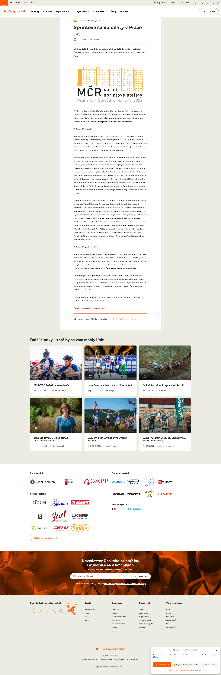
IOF (167, 624)
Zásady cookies (172, 670)
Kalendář (47, 11)
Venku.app (142, 631)
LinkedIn (138, 319)
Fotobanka (170, 617)
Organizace (81, 11)
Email (115, 319)
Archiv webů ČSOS (172, 627)
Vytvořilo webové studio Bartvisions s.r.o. (110, 667)
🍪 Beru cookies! (162, 665)
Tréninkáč (142, 627)
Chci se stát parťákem (43, 538)
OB (11, 3)
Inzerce (114, 631)
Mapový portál (144, 617)
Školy (113, 11)
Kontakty (115, 613)
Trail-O (32, 3)
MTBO (17, 3)
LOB (25, 3)
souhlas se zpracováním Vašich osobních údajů (125, 583)
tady (103, 308)
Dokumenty (116, 620)
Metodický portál (159, 3)
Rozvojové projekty (146, 624)
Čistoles (142, 609)
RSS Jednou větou (133, 659)
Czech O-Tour (143, 613)
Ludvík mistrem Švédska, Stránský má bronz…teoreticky (164, 439)
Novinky (35, 11)
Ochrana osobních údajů (90, 659)
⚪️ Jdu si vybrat (208, 665)
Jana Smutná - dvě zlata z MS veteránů (110, 385)
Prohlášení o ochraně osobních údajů (190, 670)
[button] (216, 650)
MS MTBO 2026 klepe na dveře (51, 385)
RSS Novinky (119, 659)
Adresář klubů (171, 620)
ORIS (173, 3)
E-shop (186, 3)
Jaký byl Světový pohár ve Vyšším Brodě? (107, 439)
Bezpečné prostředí (118, 624)
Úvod (75, 21)
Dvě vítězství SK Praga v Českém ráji (163, 385)
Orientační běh (90, 609)
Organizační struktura (119, 617)
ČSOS (4, 3)
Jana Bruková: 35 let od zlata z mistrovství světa (51, 439)
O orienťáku (98, 11)
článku (106, 118)
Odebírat (143, 576)
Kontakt (124, 11)
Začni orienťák (209, 11)
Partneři (114, 627)
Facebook (126, 319)
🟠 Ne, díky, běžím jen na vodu (185, 665)
